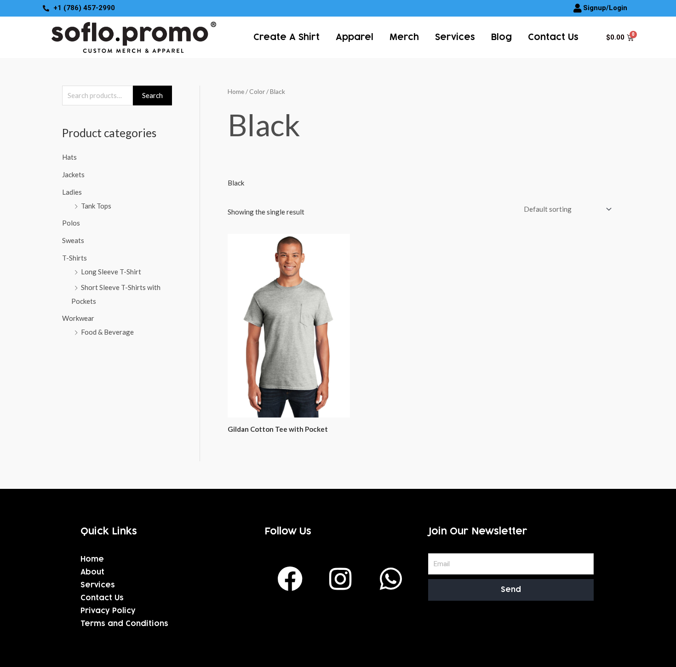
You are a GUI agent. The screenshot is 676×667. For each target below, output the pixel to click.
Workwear (78, 318)
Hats (69, 157)
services (455, 37)
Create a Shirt (286, 37)
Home (236, 91)
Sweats (73, 240)
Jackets (73, 174)
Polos (71, 223)
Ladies (72, 192)
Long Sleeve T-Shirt (111, 271)
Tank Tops (96, 206)
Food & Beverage (107, 332)
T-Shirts (74, 258)
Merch (404, 37)
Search (152, 95)
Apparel (354, 37)
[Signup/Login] (577, 8)
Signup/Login (605, 8)
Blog (501, 37)
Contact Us (553, 37)
